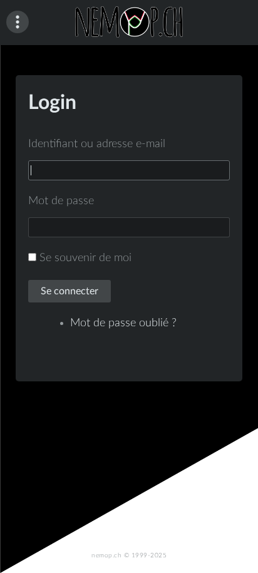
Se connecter (69, 291)
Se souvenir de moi (85, 258)
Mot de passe (61, 201)
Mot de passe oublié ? (123, 323)
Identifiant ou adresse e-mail (96, 144)
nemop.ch (106, 555)
